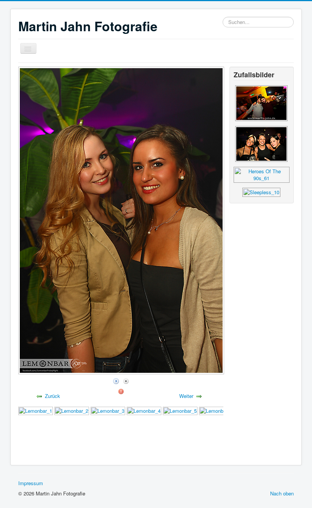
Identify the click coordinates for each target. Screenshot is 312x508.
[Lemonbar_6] (216, 410)
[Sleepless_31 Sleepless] (261, 102)
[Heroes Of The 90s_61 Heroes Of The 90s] (262, 173)
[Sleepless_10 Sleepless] (261, 191)
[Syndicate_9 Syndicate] (261, 143)
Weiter (186, 395)
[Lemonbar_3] (108, 410)
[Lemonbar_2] (71, 410)
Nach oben (282, 493)
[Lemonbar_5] (180, 410)
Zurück (52, 395)
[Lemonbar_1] (35, 410)
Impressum (30, 483)
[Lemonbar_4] (144, 410)
